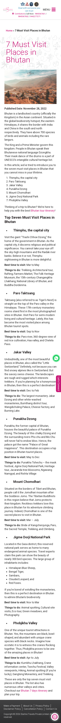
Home (9, 30)
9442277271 (35, 16)
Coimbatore (19, 14)
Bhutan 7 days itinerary (34, 690)
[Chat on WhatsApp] (56, 358)
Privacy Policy (42, 705)
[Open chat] (55, 717)
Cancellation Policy (33, 709)
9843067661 (40, 14)
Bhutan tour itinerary (43, 210)
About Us (27, 705)
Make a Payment (12, 705)
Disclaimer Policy (12, 709)
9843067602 (23, 16)
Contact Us (51, 709)
